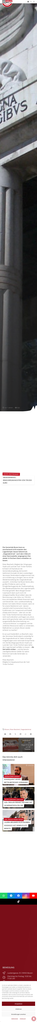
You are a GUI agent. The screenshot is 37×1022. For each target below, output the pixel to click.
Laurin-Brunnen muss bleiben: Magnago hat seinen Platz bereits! (17, 825)
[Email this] (5, 734)
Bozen (7, 729)
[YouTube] (33, 896)
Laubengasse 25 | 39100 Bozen (20, 973)
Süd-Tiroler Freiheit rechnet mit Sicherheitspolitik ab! (18, 804)
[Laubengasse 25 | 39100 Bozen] (5, 973)
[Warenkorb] (33, 1)
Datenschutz (14, 1019)
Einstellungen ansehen (18, 1014)
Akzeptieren (18, 1004)
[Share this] (10, 734)
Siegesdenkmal (26, 729)
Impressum (23, 1019)
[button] (28, 1)
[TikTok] (18, 902)
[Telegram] (11, 896)
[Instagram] (26, 896)
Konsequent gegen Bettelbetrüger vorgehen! (16, 781)
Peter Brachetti (15, 729)
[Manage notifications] (33, 1018)
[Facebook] (18, 896)
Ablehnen (18, 1009)
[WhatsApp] (3, 896)
